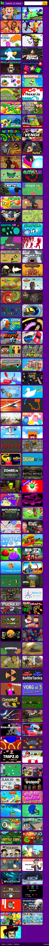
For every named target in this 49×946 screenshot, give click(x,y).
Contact (9, 944)
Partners (16, 944)
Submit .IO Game (13, 3)
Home (3, 944)
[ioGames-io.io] (11, 1)
